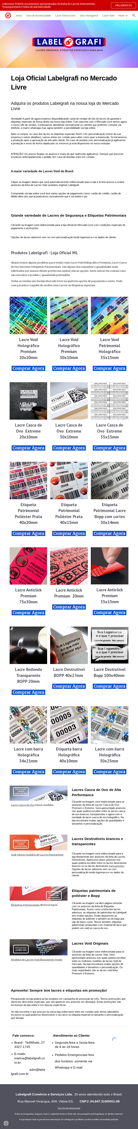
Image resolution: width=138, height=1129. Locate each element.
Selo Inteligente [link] (89, 15)
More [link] (121, 15)
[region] (69, 5)
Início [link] (19, 15)
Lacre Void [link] (108, 15)
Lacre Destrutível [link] (65, 15)
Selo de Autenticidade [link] (38, 15)
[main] (69, 156)
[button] (134, 15)
